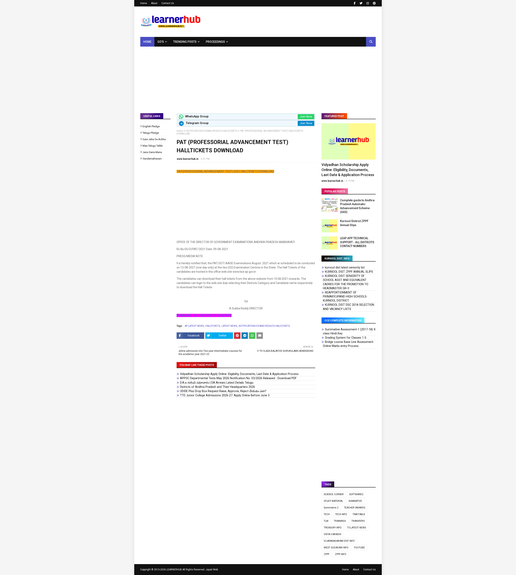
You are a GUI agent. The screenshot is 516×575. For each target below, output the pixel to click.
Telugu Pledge (151, 132)
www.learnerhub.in (187, 159)
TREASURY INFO (333, 527)
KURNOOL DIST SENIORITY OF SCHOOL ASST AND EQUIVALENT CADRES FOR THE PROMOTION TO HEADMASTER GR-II (345, 282)
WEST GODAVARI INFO (336, 547)
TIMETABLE (359, 514)
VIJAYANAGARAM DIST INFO (339, 541)
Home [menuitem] (147, 41)
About (154, 3)
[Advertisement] (258, 77)
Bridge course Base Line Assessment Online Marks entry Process (348, 344)
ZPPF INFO (340, 554)
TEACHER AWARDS (354, 507)
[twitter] (361, 3)
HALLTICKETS (212, 326)
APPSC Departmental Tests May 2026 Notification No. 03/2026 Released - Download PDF (238, 378)
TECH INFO (341, 514)
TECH (327, 514)
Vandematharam (152, 158)
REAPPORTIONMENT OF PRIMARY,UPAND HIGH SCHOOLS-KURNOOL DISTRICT (345, 296)
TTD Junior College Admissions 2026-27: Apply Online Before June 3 (224, 395)
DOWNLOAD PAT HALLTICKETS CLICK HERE (204, 315)
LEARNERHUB (174, 569)
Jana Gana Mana (152, 152)
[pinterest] (374, 3)
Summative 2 (331, 507)
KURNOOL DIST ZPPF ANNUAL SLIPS (349, 271)
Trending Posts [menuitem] (185, 41)
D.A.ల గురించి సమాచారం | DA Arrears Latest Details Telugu (216, 382)
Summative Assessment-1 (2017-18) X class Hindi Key (349, 331)
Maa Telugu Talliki (153, 145)
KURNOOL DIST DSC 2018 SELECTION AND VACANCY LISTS (348, 307)
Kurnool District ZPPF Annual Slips (354, 223)
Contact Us (167, 3)
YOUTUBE (359, 547)
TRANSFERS (358, 521)
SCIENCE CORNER (334, 494)
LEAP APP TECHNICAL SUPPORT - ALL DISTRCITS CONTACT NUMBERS (357, 242)
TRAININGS (340, 521)
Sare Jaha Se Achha (154, 139)
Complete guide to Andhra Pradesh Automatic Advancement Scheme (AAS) (357, 206)
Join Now (306, 116)
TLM (326, 521)
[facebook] (355, 3)
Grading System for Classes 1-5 (345, 337)
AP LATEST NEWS (194, 326)
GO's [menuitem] (160, 41)
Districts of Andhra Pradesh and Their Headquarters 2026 (217, 387)
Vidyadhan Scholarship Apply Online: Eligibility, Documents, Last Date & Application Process (239, 374)
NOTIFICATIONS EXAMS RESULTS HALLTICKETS (211, 130)
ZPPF (326, 554)
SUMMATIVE (355, 501)
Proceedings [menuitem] (215, 41)
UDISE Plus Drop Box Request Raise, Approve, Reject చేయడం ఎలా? (223, 391)
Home (143, 3)
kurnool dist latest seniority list (345, 267)
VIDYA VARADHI (332, 534)
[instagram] (367, 3)
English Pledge (151, 126)
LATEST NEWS (229, 326)
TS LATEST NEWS (356, 527)
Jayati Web (212, 569)
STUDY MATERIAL (333, 501)
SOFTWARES (356, 494)
